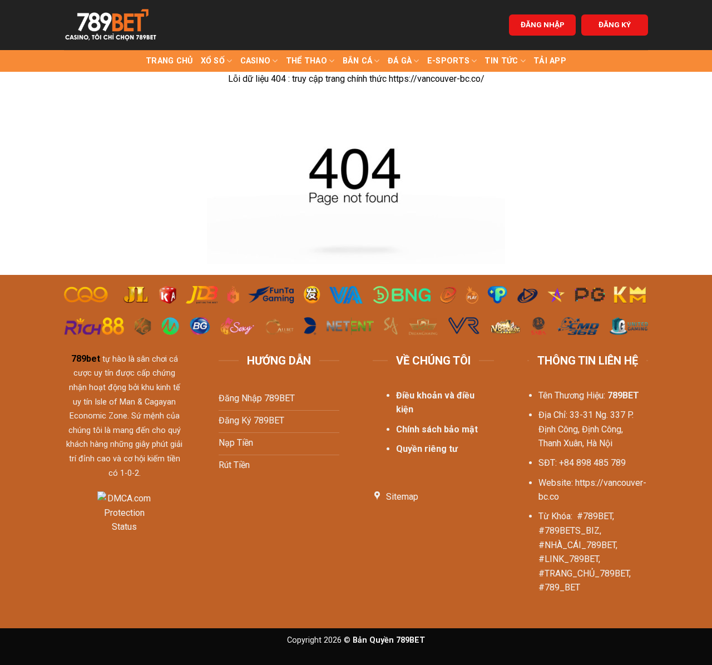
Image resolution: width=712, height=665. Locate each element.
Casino (255, 61)
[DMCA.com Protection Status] (124, 519)
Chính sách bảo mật (437, 429)
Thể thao (306, 61)
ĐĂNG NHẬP (543, 24)
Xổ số (213, 61)
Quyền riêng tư (427, 449)
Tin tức (501, 61)
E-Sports (448, 61)
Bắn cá (358, 61)
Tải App (549, 61)
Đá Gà (400, 61)
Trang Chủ (169, 61)
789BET (623, 395)
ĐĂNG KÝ (615, 24)
